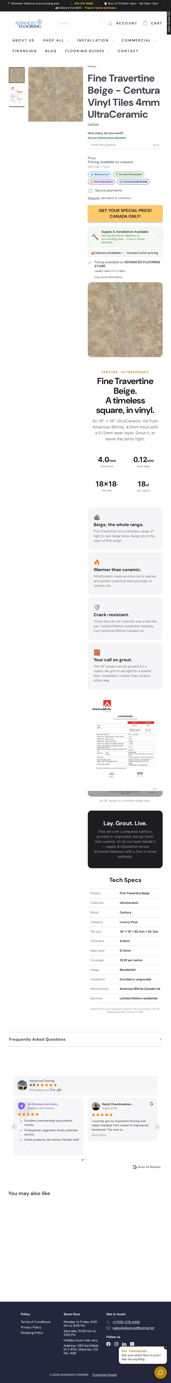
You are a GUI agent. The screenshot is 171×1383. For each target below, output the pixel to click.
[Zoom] (55, 94)
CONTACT (128, 51)
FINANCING (25, 51)
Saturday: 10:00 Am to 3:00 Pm (80, 1333)
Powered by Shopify (104, 1375)
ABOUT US (24, 40)
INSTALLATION (93, 40)
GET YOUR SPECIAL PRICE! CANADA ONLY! (125, 213)
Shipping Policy (32, 1333)
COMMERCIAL (137, 40)
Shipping (93, 198)
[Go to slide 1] (82, 1160)
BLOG (51, 51)
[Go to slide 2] (86, 1159)
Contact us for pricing (142, 253)
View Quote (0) (169, 22)
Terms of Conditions (36, 1322)
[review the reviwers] (151, 1104)
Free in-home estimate (100, 7)
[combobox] (80, 23)
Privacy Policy (31, 1327)
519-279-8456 (83, 3)
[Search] (101, 23)
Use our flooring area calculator (107, 137)
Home (92, 66)
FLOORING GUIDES (85, 51)
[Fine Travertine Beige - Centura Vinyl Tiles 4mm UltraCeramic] (19, 1246)
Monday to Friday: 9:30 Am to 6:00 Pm (80, 1324)
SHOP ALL (54, 40)
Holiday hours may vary (81, 1340)
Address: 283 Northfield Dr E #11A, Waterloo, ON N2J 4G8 (81, 1349)
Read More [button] (99, 1135)
